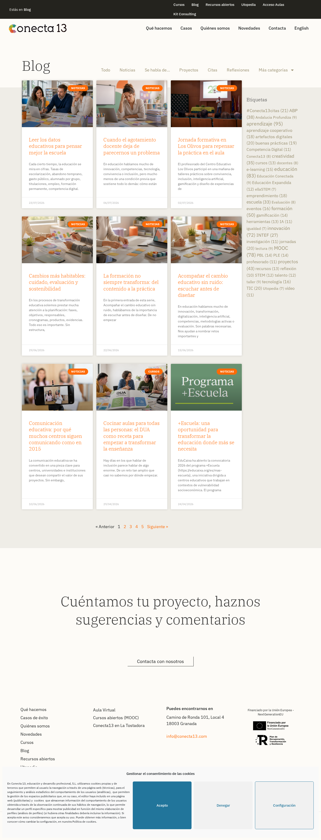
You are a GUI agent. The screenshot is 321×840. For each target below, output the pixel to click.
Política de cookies (84, 821)
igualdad (256, 228)
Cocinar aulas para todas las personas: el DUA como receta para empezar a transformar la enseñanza (131, 436)
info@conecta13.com (186, 736)
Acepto (162, 805)
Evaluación (284, 202)
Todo (105, 70)
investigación (262, 241)
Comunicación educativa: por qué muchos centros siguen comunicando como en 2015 (55, 436)
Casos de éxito (34, 717)
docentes (287, 162)
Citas (212, 70)
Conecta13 (259, 156)
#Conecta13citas (267, 110)
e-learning (260, 169)
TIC (254, 288)
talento (285, 275)
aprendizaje (265, 123)
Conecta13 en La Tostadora (119, 725)
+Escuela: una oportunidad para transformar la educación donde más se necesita (206, 436)
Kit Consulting (184, 14)
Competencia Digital (269, 149)
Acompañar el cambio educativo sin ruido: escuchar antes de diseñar (203, 285)
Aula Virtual (104, 710)
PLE (281, 255)
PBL (264, 255)
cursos (265, 162)
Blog (195, 4)
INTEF (267, 235)
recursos (267, 268)
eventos (258, 208)
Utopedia (248, 4)
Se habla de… (157, 70)
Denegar (223, 805)
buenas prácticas (276, 143)
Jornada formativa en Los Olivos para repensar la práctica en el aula (206, 146)
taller (254, 281)
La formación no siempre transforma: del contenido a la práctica (131, 282)
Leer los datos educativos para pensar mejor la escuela (55, 146)
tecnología (276, 281)
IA (286, 221)
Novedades (249, 28)
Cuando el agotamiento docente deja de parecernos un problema (131, 146)
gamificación (272, 215)
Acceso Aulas (273, 4)
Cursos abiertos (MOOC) (116, 717)
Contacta (277, 28)
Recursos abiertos (220, 4)
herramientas (263, 221)
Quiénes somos (215, 28)
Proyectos (188, 70)
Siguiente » (157, 526)
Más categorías (273, 70)
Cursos (178, 4)
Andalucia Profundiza (276, 117)
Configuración (284, 805)
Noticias (127, 70)
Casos (186, 28)
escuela (259, 202)
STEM (264, 275)
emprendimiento (267, 195)
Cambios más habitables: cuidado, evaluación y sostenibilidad (57, 282)
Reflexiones (238, 70)
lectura (264, 248)
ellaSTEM (265, 189)
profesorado (262, 261)
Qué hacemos (159, 28)
